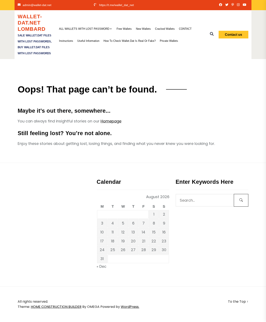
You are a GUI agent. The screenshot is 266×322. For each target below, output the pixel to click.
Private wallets (169, 40)
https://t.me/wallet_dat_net (116, 5)
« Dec (101, 266)
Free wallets (124, 28)
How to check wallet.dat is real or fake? (129, 40)
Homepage (111, 121)
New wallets (143, 28)
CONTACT (185, 28)
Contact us (233, 34)
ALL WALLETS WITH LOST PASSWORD (84, 28)
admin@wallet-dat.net (37, 5)
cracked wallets (165, 28)
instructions (66, 40)
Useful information (88, 40)
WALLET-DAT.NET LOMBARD (32, 23)
